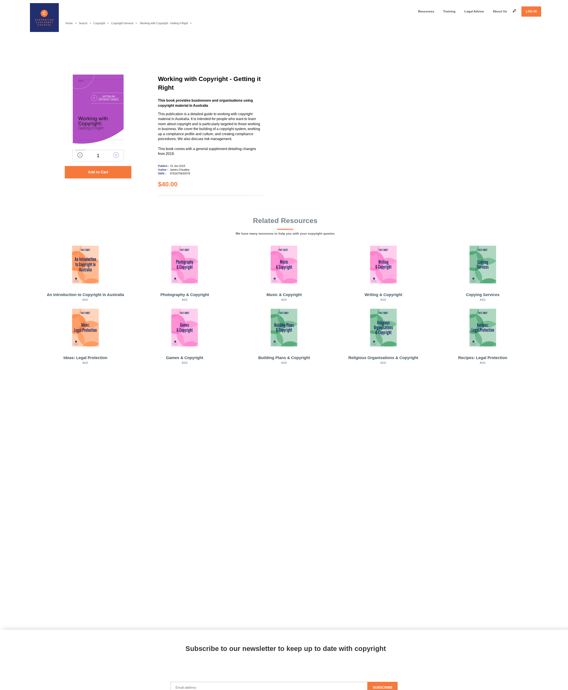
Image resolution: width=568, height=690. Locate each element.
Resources (426, 11)
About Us (500, 11)
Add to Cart (98, 172)
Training (449, 11)
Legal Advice (474, 11)
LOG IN (531, 11)
